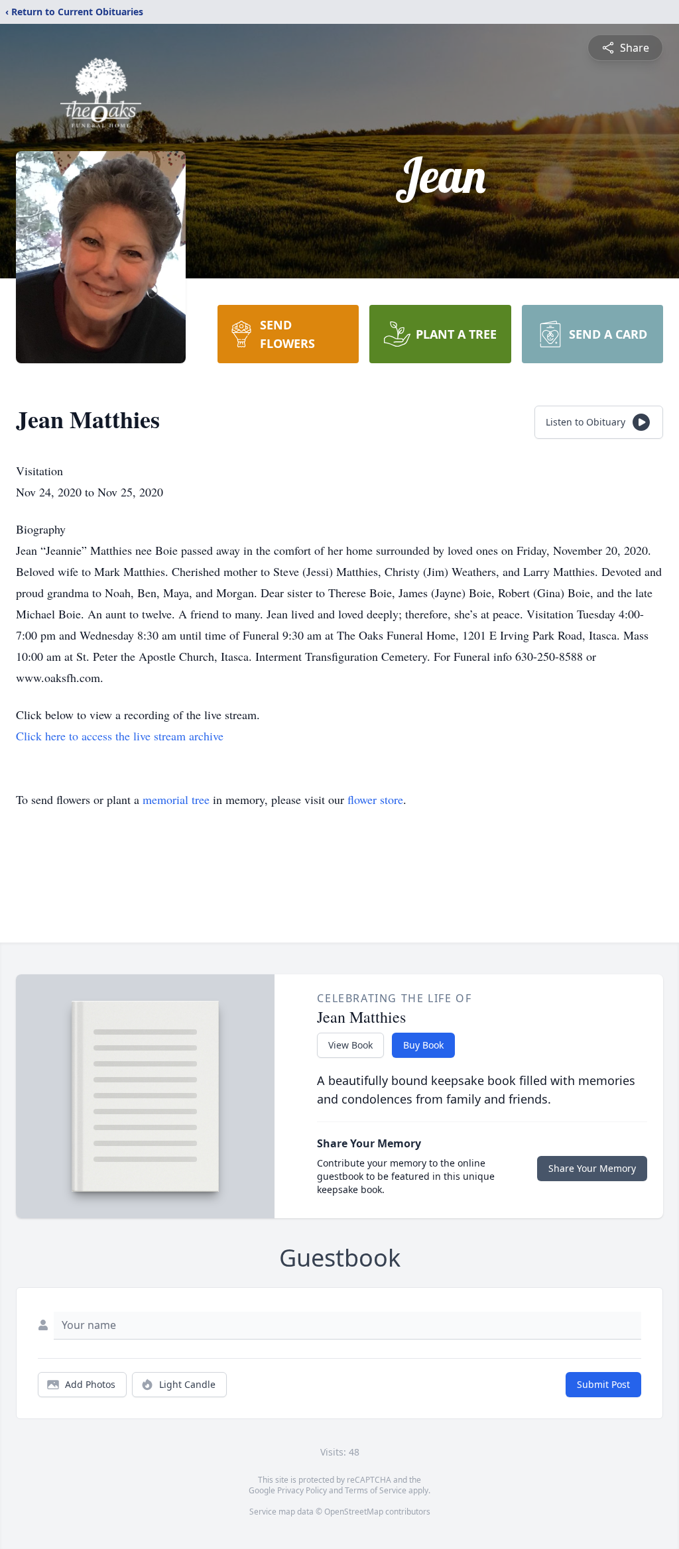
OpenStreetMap (353, 1511)
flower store (375, 799)
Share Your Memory (592, 1168)
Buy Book (423, 1045)
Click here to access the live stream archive (119, 736)
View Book (350, 1045)
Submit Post (603, 1384)
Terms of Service (375, 1490)
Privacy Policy (302, 1490)
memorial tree (176, 799)
